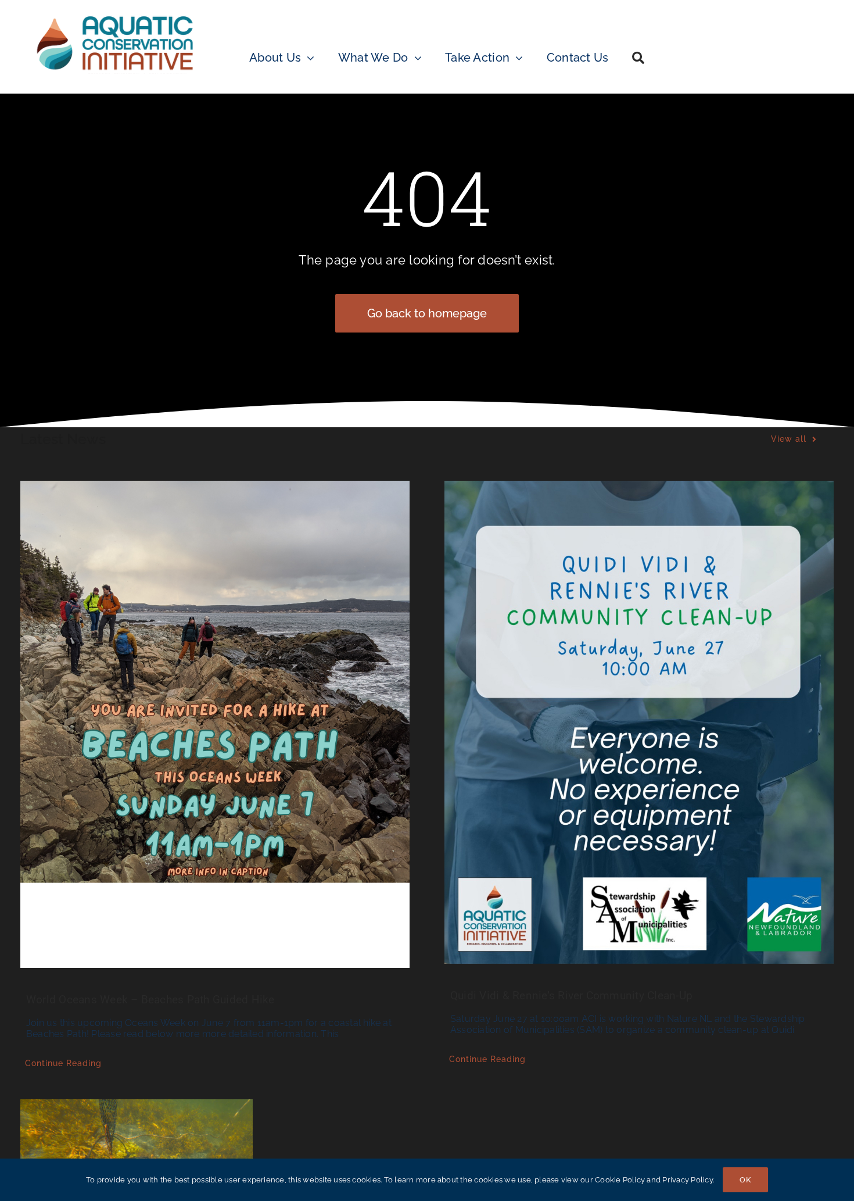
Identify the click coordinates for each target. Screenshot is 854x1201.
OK (745, 1179)
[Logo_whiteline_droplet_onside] (115, 16)
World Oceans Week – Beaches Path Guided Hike (150, 999)
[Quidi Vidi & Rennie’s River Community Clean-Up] (639, 722)
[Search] (638, 43)
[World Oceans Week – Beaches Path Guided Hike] (215, 724)
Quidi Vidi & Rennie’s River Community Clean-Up (571, 995)
